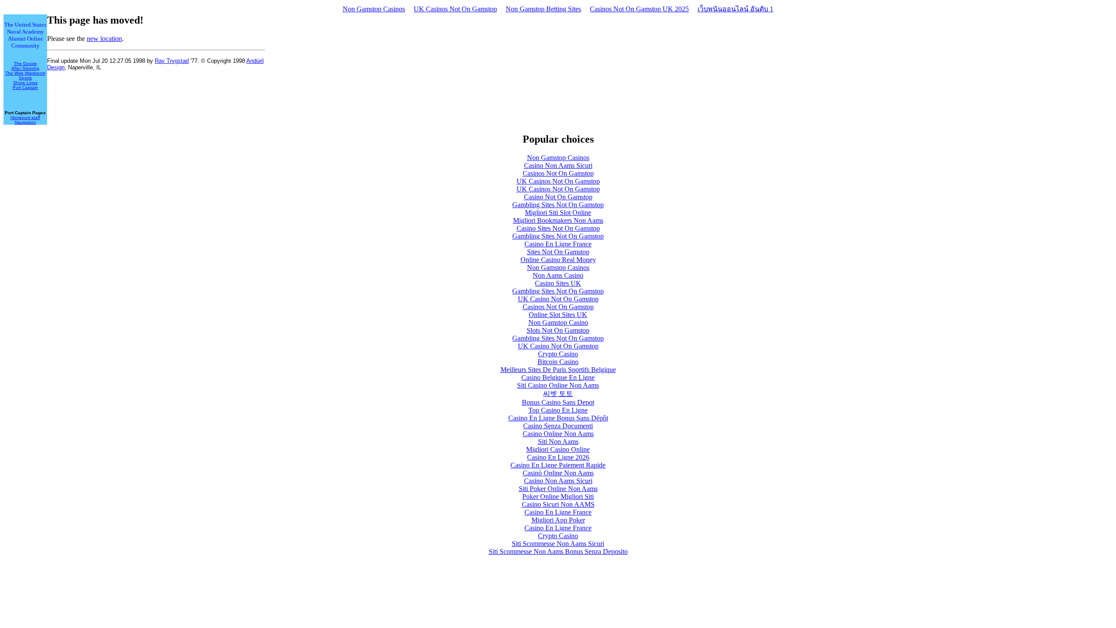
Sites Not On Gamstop (558, 252)
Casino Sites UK (558, 283)
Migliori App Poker (558, 520)
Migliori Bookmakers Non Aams (558, 220)
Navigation (25, 122)
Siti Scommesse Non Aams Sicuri (558, 543)
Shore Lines (25, 82)
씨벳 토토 (558, 393)
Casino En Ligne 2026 (558, 457)
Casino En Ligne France (558, 244)
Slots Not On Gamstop (558, 330)
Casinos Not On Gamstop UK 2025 (639, 9)
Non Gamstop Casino (558, 322)
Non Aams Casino (558, 275)
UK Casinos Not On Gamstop (455, 9)
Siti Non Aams (558, 441)
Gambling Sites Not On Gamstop (558, 204)
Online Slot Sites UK (558, 314)
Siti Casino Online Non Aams (558, 385)
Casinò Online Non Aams (558, 473)
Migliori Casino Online (558, 449)
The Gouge (25, 63)
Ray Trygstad (172, 61)
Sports (25, 77)
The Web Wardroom (25, 73)
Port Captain (25, 87)
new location (104, 38)
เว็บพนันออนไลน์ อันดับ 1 (735, 9)
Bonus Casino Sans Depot (558, 402)
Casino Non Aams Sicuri (558, 165)
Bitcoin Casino (558, 361)
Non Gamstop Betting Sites (543, 9)
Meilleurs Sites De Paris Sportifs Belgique (558, 369)
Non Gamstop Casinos (374, 9)
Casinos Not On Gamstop (558, 173)
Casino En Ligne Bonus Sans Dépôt (558, 418)
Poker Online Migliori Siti (558, 496)
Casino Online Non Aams (558, 433)
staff (25, 117)
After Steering (25, 68)
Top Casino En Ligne (558, 410)
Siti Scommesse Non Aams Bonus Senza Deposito (558, 551)
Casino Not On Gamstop (558, 197)
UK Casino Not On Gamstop (558, 299)
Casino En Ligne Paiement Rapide (558, 465)
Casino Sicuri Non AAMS (558, 504)
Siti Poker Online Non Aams (558, 488)
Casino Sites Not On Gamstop (558, 228)
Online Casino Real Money (558, 259)
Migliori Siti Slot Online (558, 212)
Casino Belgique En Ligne (558, 377)
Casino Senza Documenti (558, 426)
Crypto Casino (558, 354)
